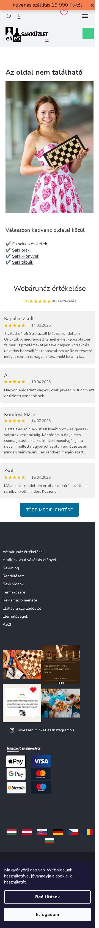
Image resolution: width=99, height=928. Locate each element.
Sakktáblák (22, 262)
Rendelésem (13, 576)
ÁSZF (7, 624)
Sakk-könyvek (25, 256)
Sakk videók (13, 584)
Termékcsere (14, 592)
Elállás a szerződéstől (22, 608)
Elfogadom (47, 915)
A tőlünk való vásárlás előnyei (29, 559)
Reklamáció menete (20, 600)
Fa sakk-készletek (29, 244)
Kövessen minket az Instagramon (45, 730)
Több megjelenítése (49, 510)
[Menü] (84, 16)
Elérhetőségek (15, 616)
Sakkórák (21, 250)
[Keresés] (8, 16)
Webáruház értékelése (49, 288)
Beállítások (47, 897)
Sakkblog (11, 568)
